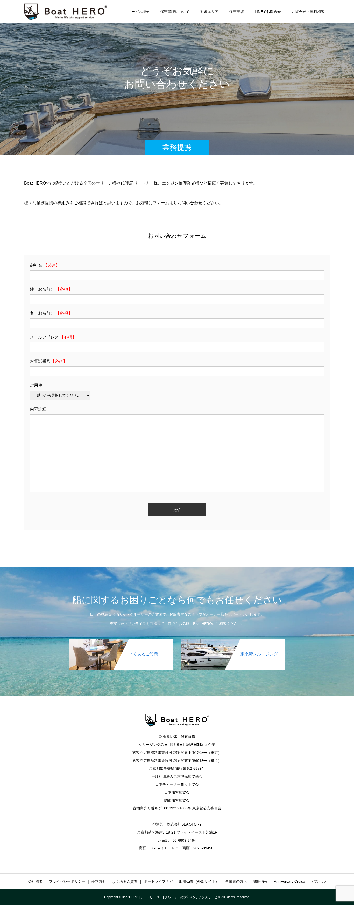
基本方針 (98, 881)
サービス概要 (139, 12)
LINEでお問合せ (268, 12)
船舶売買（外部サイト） (199, 881)
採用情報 (260, 881)
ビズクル (318, 881)
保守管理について (174, 12)
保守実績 (236, 12)
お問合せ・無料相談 (308, 12)
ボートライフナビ (158, 881)
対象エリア (209, 12)
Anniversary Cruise (289, 881)
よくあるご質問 (125, 881)
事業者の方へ (236, 881)
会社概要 (35, 881)
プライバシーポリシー (67, 881)
